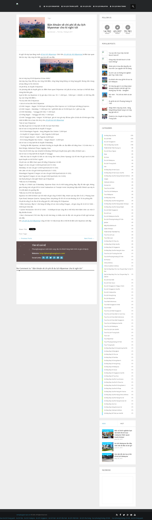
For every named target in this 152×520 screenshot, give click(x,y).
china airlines (108, 263)
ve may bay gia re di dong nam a (114, 385)
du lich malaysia (109, 160)
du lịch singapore (41, 518)
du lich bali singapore (111, 210)
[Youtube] (61, 257)
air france (107, 260)
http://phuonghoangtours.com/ (52, 253)
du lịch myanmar (109, 298)
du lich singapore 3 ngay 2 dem (114, 286)
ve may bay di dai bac (111, 357)
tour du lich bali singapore (112, 311)
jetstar (106, 222)
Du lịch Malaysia (101, 6)
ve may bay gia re (110, 135)
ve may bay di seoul (110, 370)
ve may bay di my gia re (112, 244)
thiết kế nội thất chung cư (112, 148)
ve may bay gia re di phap (112, 388)
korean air (107, 185)
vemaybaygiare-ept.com (23, 515)
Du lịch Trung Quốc (70, 6)
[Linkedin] (57, 257)
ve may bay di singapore (112, 247)
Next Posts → (89, 238)
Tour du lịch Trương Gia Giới (113, 253)
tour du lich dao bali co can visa (114, 314)
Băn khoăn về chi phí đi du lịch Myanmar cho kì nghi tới (66, 26)
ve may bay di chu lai (111, 354)
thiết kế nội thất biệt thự (112, 232)
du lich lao (107, 213)
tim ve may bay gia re (111, 145)
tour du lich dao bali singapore (114, 320)
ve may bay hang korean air (113, 407)
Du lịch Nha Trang (119, 6)
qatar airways (108, 229)
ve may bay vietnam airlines (113, 410)
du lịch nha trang (85, 518)
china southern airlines (111, 266)
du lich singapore (109, 142)
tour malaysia (108, 194)
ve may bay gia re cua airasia (113, 379)
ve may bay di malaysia (111, 367)
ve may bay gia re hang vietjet (114, 207)
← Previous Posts (25, 238)
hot (105, 166)
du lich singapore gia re (112, 289)
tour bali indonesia (110, 301)
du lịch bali (52, 518)
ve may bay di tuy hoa (111, 376)
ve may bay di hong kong (112, 363)
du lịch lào (19, 518)
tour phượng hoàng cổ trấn (113, 342)
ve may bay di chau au (111, 241)
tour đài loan (108, 238)
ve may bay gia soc (110, 404)
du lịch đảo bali (62, 518)
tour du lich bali (109, 188)
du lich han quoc (109, 283)
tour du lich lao (109, 235)
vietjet (106, 179)
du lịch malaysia (29, 518)
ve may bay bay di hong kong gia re (115, 348)
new (105, 154)
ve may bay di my (109, 197)
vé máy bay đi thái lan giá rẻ (113, 413)
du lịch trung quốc (110, 163)
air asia (106, 157)
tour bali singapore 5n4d (112, 304)
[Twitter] (50, 257)
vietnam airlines (109, 182)
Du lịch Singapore (52, 6)
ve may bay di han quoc (112, 170)
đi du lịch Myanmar (48, 54)
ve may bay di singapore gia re (114, 373)
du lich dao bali (109, 280)
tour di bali (107, 308)
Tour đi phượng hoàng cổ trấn (113, 256)
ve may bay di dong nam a (112, 360)
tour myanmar (108, 339)
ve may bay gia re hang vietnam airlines (117, 176)
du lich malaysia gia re (111, 216)
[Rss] (43, 257)
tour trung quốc (109, 345)
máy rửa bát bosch (110, 225)
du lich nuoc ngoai (110, 151)
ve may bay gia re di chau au (113, 382)
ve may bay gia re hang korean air (115, 401)
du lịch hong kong (110, 295)
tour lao (107, 336)
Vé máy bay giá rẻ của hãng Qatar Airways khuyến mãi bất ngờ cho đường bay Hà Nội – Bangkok (120, 88)
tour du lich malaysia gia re (113, 323)
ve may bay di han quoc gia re (114, 173)
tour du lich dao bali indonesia (114, 317)
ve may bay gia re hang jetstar (114, 201)
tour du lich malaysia (111, 191)
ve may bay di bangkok (111, 351)
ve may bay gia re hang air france (115, 391)
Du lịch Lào (87, 6)
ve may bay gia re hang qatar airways (116, 204)
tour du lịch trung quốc (111, 332)
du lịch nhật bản (73, 518)
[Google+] (54, 257)
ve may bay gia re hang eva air (114, 398)
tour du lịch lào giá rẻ (111, 329)
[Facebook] (47, 257)
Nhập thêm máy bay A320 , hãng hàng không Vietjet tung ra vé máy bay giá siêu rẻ (120, 110)
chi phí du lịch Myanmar (73, 54)
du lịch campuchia (110, 292)
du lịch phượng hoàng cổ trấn (113, 219)
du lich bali (107, 138)
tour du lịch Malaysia (111, 326)
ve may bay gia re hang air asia (114, 250)
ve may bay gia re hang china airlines (116, 395)
